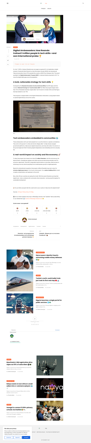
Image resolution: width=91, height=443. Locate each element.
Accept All (26, 437)
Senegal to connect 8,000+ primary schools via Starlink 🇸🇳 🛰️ (20, 409)
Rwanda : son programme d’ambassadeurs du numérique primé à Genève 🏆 (24, 235)
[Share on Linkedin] (8, 64)
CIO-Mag (31, 192)
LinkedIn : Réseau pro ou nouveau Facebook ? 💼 (49, 234)
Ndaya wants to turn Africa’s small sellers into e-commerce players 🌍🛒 (20, 386)
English (49, 8)
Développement (24, 226)
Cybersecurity (40, 252)
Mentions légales (41, 432)
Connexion (57, 330)
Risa (27, 192)
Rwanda (44, 226)
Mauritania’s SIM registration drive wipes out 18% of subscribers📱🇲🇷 (19, 363)
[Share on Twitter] (8, 60)
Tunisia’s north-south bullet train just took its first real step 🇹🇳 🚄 (48, 279)
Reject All (17, 437)
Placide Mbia (40, 266)
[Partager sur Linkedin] (46, 39)
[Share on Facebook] (8, 56)
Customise (8, 437)
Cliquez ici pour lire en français (25, 64)
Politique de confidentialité (52, 432)
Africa (15, 47)
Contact (34, 432)
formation (39, 226)
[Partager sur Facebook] (42, 39)
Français (43, 8)
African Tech (40, 297)
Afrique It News (22, 192)
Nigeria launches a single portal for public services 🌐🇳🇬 (49, 301)
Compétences (16, 226)
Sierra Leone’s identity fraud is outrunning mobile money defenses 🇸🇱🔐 (49, 257)
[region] (17, 433)
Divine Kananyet (31, 39)
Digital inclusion (32, 226)
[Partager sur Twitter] (44, 39)
